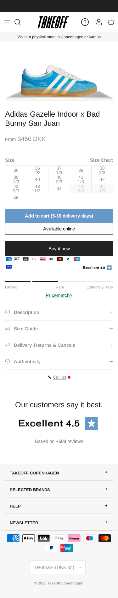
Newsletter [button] (24, 522)
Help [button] (15, 506)
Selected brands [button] (30, 489)
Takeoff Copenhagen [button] (34, 473)
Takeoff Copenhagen (65, 583)
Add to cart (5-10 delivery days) (59, 215)
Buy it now (59, 248)
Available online (59, 228)
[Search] (21, 22)
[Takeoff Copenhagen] (53, 22)
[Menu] (7, 22)
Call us (59, 377)
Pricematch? (59, 295)
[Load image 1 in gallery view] (59, 74)
